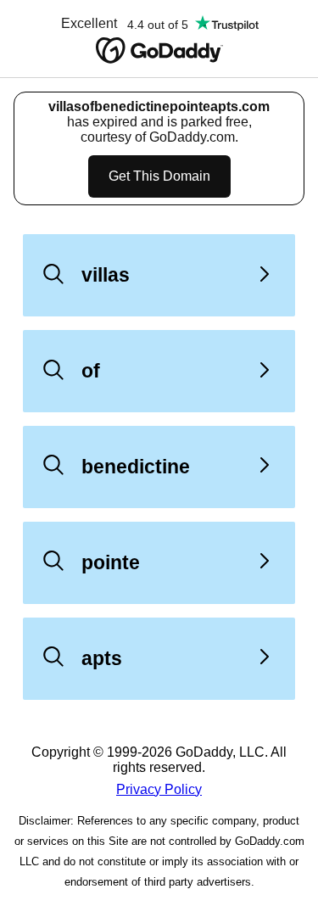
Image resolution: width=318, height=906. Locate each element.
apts (101, 658)
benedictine (135, 467)
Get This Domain (159, 176)
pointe (110, 562)
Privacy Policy (159, 789)
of (90, 371)
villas (105, 275)
